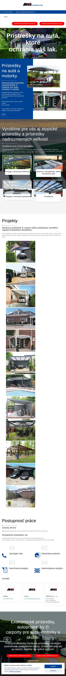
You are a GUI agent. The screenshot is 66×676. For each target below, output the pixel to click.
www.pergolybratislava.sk (24, 23)
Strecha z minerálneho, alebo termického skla (48, 172)
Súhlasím (53, 666)
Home (5, 17)
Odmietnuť (53, 670)
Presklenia (48, 196)
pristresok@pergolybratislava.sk (26, 12)
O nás (3, 114)
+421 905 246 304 (8, 12)
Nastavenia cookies (33, 660)
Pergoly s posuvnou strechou (18, 171)
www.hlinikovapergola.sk (52, 23)
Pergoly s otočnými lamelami (17, 196)
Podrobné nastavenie (15, 671)
